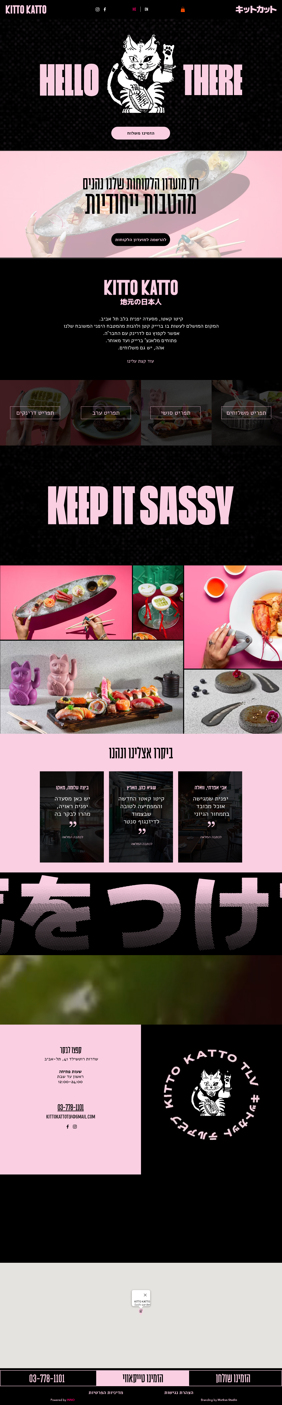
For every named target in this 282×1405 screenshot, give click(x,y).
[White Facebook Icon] (104, 9)
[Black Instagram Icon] (74, 1126)
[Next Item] (273, 654)
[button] (183, 9)
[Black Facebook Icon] (67, 1126)
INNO (71, 1400)
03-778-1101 (71, 1107)
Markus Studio (228, 1400)
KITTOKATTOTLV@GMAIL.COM (70, 1117)
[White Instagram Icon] (97, 9)
